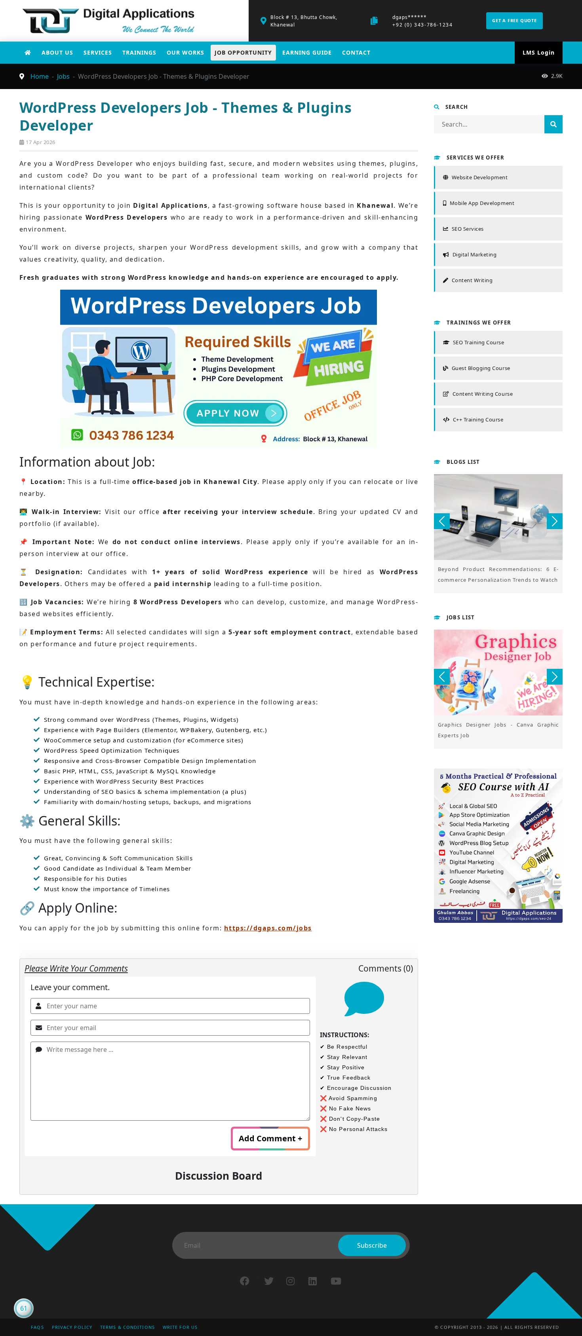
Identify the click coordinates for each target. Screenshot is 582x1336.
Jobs (63, 76)
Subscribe (372, 1245)
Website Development (480, 177)
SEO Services (468, 228)
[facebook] (244, 1280)
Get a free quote (514, 20)
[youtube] (336, 1280)
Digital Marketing (474, 254)
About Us (57, 52)
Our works (185, 52)
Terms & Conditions (127, 1327)
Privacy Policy (72, 1327)
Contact (356, 52)
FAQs (37, 1327)
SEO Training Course (478, 342)
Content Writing (472, 280)
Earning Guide (307, 52)
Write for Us (180, 1327)
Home (39, 76)
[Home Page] (28, 53)
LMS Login (539, 52)
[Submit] (553, 124)
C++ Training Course (478, 419)
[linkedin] (312, 1280)
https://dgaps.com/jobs (268, 928)
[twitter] (269, 1280)
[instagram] (290, 1280)
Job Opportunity (243, 52)
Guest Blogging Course (481, 368)
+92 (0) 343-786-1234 (422, 24)
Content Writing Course (483, 393)
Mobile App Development (482, 203)
